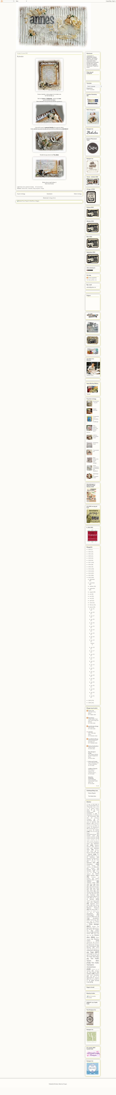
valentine (97, 970)
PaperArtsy (91, 717)
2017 (89, 562)
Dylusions (92, 857)
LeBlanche (89, 900)
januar (91, 607)
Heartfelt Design (91, 869)
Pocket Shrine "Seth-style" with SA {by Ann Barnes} (93, 720)
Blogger (65, 1084)
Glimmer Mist (91, 862)
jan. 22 (92, 633)
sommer (97, 942)
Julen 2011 (89, 884)
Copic (88, 833)
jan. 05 (92, 685)
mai (91, 598)
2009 (89, 700)
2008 (89, 702)
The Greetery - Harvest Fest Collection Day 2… (92, 771)
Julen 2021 (89, 893)
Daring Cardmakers (93, 746)
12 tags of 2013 (93, 805)
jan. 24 (92, 626)
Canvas (90, 830)
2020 (89, 556)
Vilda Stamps (92, 972)
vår (96, 976)
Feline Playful (92, 793)
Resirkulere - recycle (96, 402)
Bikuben (89, 823)
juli (90, 594)
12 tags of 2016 (95, 807)
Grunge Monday (91, 865)
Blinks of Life (90, 824)
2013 (89, 571)
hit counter (89, 997)
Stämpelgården (94, 948)
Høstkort (89, 873)
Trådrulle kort (94, 969)
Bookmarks (90, 825)
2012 (89, 573)
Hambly (93, 868)
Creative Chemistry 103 (92, 839)
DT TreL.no (96, 855)
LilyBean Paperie (92, 768)
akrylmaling (93, 816)
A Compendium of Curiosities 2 (93, 812)
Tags (92, 952)
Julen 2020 (93, 892)
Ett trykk (96, 859)
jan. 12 (92, 664)
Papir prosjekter (36, 188)
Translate (92, 89)
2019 (89, 558)
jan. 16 (92, 654)
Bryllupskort (96, 827)
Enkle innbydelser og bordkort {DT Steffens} (96, 468)
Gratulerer (90, 864)
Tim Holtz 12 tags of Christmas (93, 954)
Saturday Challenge (91, 777)
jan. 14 (92, 657)
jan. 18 (92, 647)
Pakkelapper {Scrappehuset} (95, 475)
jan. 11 (92, 668)
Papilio (95, 916)
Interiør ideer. (25, 188)
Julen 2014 (91, 887)
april (91, 600)
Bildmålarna (96, 823)
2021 (89, 554)
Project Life (95, 926)
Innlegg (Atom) (52, 198)
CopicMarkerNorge (93, 739)
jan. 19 (92, 640)
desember (92, 579)
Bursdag (91, 828)
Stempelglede (92, 946)
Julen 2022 (96, 893)
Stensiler (89, 947)
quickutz (97, 928)
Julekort (89, 881)
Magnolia (96, 902)
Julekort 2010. (91, 883)
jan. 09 (92, 675)
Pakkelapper (90, 915)
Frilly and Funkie (92, 761)
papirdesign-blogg (93, 726)
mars (91, 602)
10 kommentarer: (39, 186)
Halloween (96, 867)
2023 (89, 549)
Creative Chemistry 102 (92, 838)
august (91, 592)
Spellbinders (90, 943)
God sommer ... (91, 727)
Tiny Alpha (56, 154)
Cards (97, 830)
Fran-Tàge (93, 861)
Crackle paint (91, 835)
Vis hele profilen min (92, 280)
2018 (89, 560)
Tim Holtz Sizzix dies (93, 960)
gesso (43, 98)
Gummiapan (89, 867)
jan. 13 (92, 661)
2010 (89, 577)
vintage (42, 188)
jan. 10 (92, 671)
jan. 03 (92, 692)
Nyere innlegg (21, 194)
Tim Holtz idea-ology (93, 956)
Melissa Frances (93, 908)
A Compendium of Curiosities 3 (93, 815)
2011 (89, 575)
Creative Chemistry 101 (92, 837)
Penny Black (89, 921)
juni (91, 596)
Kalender (20, 56)
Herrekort (89, 871)
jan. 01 (92, 696)
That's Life (91, 710)
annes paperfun (92, 277)
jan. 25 (92, 622)
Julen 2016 (96, 888)
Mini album (92, 909)
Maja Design (96, 905)
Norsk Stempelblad (93, 913)
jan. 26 (92, 619)
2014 (89, 569)
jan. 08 (92, 678)
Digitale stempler (90, 841)
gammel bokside (49, 127)
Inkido (97, 874)
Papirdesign (93, 919)
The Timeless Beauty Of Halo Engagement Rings (93, 756)
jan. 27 (92, 615)
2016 (89, 564)
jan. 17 (92, 650)
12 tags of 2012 (91, 804)
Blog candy (97, 824)
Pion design (94, 924)
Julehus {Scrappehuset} (95, 436)
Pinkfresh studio (96, 922)
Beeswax (94, 822)
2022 (89, 551)
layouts (92, 899)
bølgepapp (49, 98)
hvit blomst (65, 129)
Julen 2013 (96, 885)
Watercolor (91, 979)
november (92, 582)
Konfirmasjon (90, 896)
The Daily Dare (92, 796)
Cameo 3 (97, 828)
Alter (88, 817)
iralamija (90, 732)
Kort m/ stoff (95, 897)
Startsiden (49, 194)
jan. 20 (92, 636)
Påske (90, 928)
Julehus (95, 879)
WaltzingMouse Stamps (93, 977)
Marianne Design (93, 906)
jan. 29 (92, 612)
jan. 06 (92, 682)
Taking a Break (91, 747)
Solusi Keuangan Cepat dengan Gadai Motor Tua (93, 781)
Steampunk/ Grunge (93, 944)
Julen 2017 (93, 889)
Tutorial (88, 970)
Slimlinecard (89, 942)
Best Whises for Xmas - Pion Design (95, 460)
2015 (89, 566)
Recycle (90, 929)
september (92, 588)
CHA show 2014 (93, 831)
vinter (91, 976)
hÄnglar (94, 872)
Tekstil (88, 954)
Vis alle (97, 785)
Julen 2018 (90, 891)
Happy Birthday (95, 409)
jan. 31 (92, 608)
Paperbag (89, 916)
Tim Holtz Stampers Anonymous (93, 965)
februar (92, 604)
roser (59, 98)
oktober (92, 586)
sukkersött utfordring (93, 950)
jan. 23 (92, 629)
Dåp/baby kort (90, 858)
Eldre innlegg (78, 194)
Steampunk (97, 943)
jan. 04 (92, 689)
